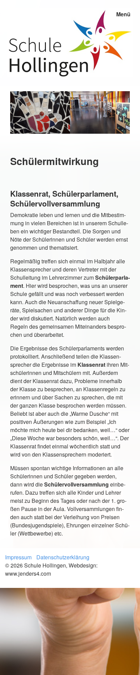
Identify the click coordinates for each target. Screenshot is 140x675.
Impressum (18, 557)
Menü (123, 14)
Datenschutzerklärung (62, 557)
